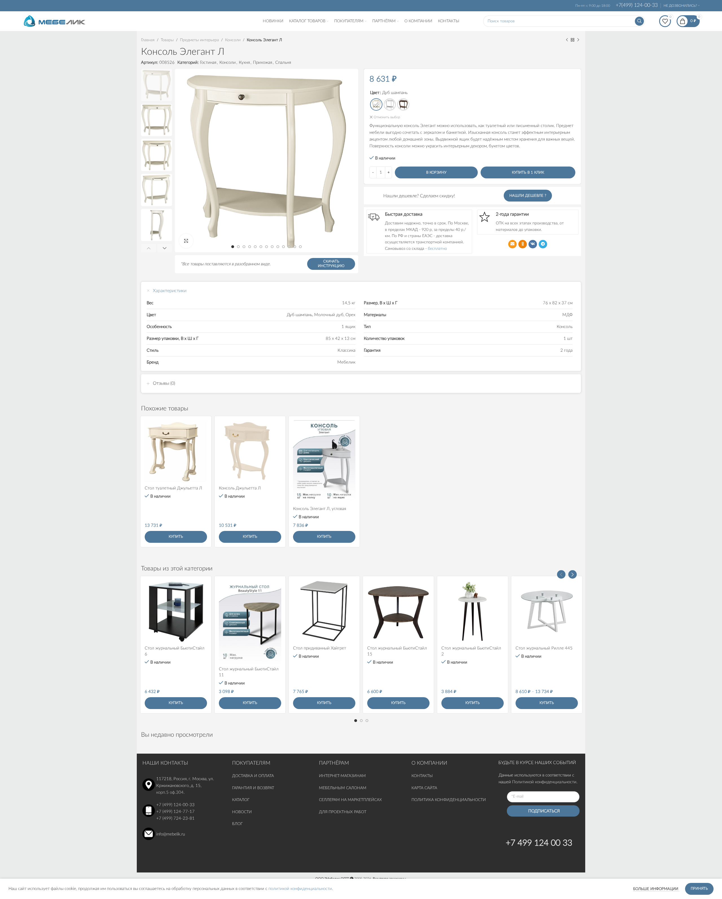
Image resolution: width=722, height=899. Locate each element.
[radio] (376, 104)
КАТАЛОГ (241, 800)
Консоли (233, 40)
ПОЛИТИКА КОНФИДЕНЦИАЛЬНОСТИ (448, 800)
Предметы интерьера (199, 40)
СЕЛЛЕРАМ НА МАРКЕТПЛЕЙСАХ (350, 800)
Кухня (244, 62)
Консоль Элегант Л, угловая (319, 509)
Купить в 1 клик (528, 172)
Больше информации (656, 889)
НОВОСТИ (242, 812)
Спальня (283, 62)
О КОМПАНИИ (429, 763)
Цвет (374, 93)
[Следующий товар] (578, 40)
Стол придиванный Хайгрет (319, 648)
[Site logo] (54, 21)
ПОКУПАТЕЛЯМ (251, 763)
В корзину (436, 172)
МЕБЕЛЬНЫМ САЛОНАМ (342, 788)
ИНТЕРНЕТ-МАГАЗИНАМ (342, 776)
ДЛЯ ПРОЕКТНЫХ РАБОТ (342, 812)
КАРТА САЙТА (424, 788)
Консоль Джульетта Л (240, 488)
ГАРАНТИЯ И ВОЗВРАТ (253, 788)
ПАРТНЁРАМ (334, 763)
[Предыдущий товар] (567, 40)
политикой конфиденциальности (300, 889)
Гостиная (208, 62)
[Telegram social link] (543, 244)
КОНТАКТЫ (422, 776)
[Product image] (176, 451)
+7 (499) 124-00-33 (175, 805)
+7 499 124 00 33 (539, 843)
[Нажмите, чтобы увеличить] (186, 241)
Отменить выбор (387, 117)
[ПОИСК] (639, 21)
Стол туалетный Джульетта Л (173, 488)
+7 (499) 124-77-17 (175, 812)
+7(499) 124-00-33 (637, 5)
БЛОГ (237, 824)
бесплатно (437, 249)
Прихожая (262, 62)
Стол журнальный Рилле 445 (544, 648)
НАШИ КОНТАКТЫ (165, 763)
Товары (167, 40)
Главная (148, 40)
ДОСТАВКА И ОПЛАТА (253, 776)
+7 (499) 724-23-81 (175, 818)
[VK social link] (533, 244)
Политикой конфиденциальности (544, 782)
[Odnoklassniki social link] (522, 244)
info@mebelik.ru (170, 834)
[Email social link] (512, 244)
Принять (699, 889)
